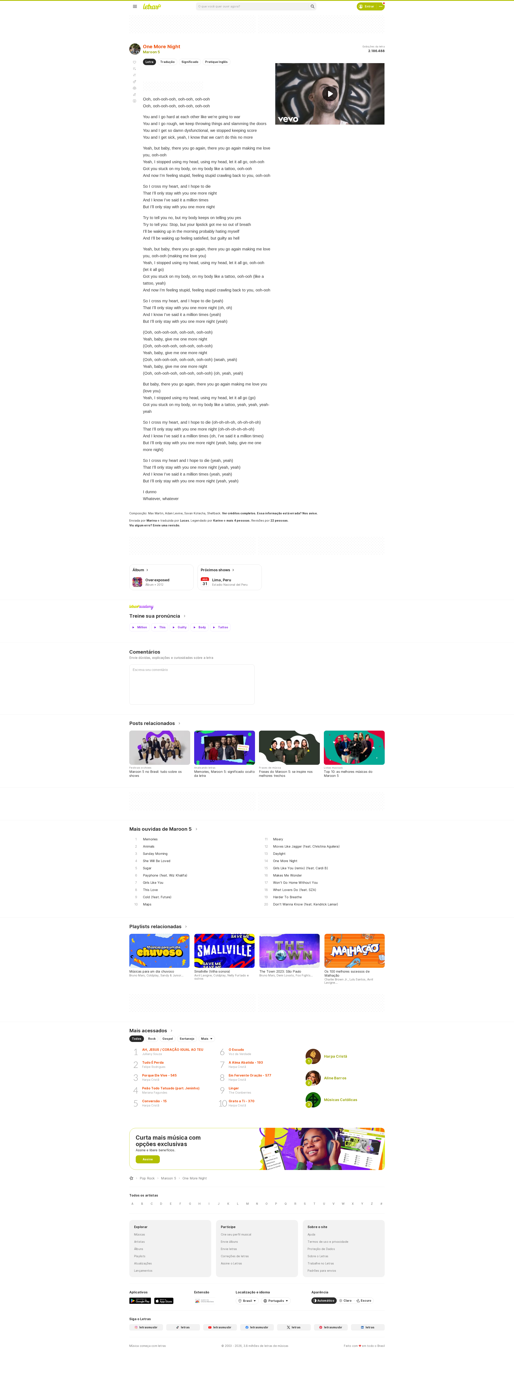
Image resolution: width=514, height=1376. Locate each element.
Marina (152, 520)
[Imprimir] (135, 88)
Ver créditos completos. (239, 513)
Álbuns (138, 1249)
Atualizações (143, 1263)
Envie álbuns (229, 1241)
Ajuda (311, 1234)
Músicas (139, 1234)
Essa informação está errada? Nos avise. (287, 513)
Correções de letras (235, 1256)
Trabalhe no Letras (321, 1263)
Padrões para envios (322, 1270)
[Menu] (135, 6)
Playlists (139, 1256)
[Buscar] (312, 6)
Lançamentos (143, 1270)
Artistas (139, 1241)
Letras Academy (257, 607)
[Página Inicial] (131, 1178)
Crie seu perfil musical (236, 1234)
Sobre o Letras (318, 1256)
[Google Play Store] (140, 1300)
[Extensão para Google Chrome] (204, 1300)
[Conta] (381, 6)
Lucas (184, 520)
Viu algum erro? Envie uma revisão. (154, 525)
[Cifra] (135, 81)
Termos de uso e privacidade (328, 1241)
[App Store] (163, 1300)
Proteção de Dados (321, 1249)
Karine (218, 520)
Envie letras (229, 1249)
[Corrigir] (135, 94)
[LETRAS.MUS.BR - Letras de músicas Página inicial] (152, 6)
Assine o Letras (231, 1263)
